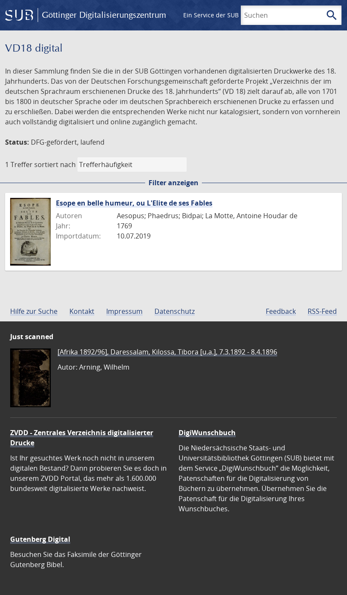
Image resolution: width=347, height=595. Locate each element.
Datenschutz (174, 311)
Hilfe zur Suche (34, 311)
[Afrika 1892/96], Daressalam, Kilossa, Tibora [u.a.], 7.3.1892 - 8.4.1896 (167, 351)
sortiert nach (55, 164)
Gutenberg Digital (40, 539)
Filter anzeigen (173, 182)
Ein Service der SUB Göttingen (225, 15)
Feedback (281, 311)
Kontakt (81, 311)
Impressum (124, 311)
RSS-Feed (322, 311)
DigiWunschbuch (207, 432)
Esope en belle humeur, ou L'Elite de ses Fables (134, 203)
